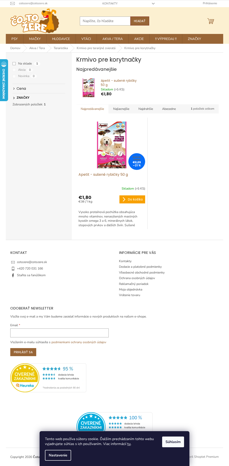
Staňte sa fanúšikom (31, 275)
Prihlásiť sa (23, 352)
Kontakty (110, 4)
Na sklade (28, 63)
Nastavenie (58, 455)
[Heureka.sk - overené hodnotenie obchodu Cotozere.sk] (114, 426)
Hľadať (140, 21)
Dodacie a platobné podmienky (140, 267)
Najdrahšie (145, 109)
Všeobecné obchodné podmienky (142, 272)
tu (129, 443)
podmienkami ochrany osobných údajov (78, 342)
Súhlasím (173, 441)
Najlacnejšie (121, 109)
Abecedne (169, 109)
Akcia (24, 70)
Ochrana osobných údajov (137, 278)
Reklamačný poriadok (133, 284)
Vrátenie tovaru (129, 295)
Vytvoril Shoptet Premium (200, 457)
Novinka (26, 76)
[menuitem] (14, 39)
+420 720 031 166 (30, 268)
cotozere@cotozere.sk (32, 262)
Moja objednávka (130, 289)
